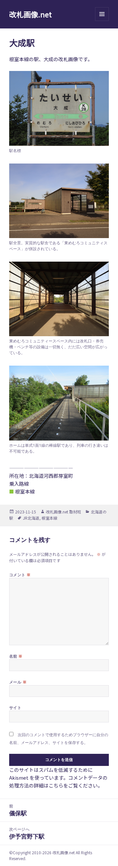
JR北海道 (31, 518)
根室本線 (49, 518)
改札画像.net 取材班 (63, 511)
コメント (20, 575)
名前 (16, 656)
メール (18, 682)
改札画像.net (30, 14)
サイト (15, 707)
